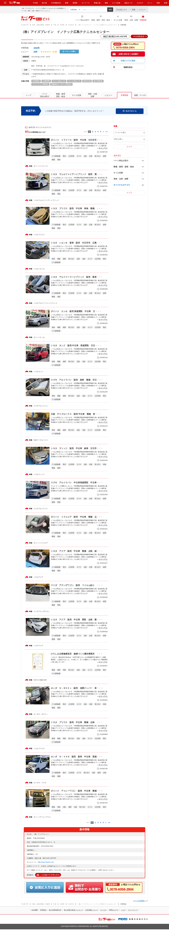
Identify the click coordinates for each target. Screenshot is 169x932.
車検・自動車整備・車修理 (41, 25)
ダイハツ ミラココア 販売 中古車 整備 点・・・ (77, 517)
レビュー (108, 95)
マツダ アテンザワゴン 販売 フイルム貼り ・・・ (77, 585)
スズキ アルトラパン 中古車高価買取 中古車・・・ (77, 482)
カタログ (140, 3)
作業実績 (143, 20)
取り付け (97, 156)
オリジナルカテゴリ (122, 185)
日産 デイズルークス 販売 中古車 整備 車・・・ (76, 414)
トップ (28, 95)
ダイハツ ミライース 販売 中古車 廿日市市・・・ (77, 140)
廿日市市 (71, 25)
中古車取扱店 (138, 36)
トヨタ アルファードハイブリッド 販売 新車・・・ (77, 277)
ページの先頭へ (139, 901)
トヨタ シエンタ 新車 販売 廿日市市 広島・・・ (77, 243)
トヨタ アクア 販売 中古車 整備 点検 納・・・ (77, 551)
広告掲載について (91, 910)
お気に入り (122, 10)
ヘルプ (123, 910)
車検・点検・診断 (131, 20)
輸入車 (44, 3)
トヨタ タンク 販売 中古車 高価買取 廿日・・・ (76, 345)
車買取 (75, 3)
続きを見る (103, 148)
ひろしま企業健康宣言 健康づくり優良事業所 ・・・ (77, 654)
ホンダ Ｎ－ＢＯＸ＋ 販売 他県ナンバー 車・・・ (77, 688)
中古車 (35, 3)
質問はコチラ (114, 910)
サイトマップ (133, 910)
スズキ (36, 406)
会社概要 (34, 910)
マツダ (36, 611)
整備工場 (97, 3)
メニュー (142, 10)
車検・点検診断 (92, 95)
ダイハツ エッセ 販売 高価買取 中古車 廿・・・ (76, 311)
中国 (54, 25)
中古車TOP (25, 25)
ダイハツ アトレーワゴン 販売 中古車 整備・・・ (77, 791)
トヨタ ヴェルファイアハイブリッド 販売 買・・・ (77, 174)
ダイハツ (37, 166)
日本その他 (37, 680)
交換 (90, 156)
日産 (35, 440)
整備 (53, 159)
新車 (66, 3)
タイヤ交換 (116, 3)
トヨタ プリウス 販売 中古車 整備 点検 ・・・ (77, 722)
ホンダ (36, 714)
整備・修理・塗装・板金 (100, 20)
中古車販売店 (56, 3)
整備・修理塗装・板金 (60, 95)
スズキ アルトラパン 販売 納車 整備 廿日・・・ (77, 380)
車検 (106, 3)
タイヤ (79, 156)
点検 (85, 156)
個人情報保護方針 (55, 910)
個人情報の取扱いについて (73, 910)
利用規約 (43, 910)
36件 (35, 52)
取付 (64, 156)
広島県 (62, 25)
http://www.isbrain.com (46, 862)
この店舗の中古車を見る (49, 875)
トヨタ (36, 200)
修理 (104, 156)
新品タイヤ (128, 3)
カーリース (86, 3)
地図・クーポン (140, 95)
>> (106, 132)
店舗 (133, 10)
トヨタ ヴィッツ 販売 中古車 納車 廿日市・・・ (77, 448)
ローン (149, 3)
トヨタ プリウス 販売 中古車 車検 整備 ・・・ (77, 208)
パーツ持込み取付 (82, 20)
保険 (158, 3)
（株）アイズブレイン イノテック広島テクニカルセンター (97, 25)
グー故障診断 (56, 156)
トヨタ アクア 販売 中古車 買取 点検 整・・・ (77, 619)
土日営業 (71, 156)
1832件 (37, 48)
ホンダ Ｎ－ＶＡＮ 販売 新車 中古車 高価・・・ (77, 756)
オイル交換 (118, 20)
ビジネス (103, 910)
